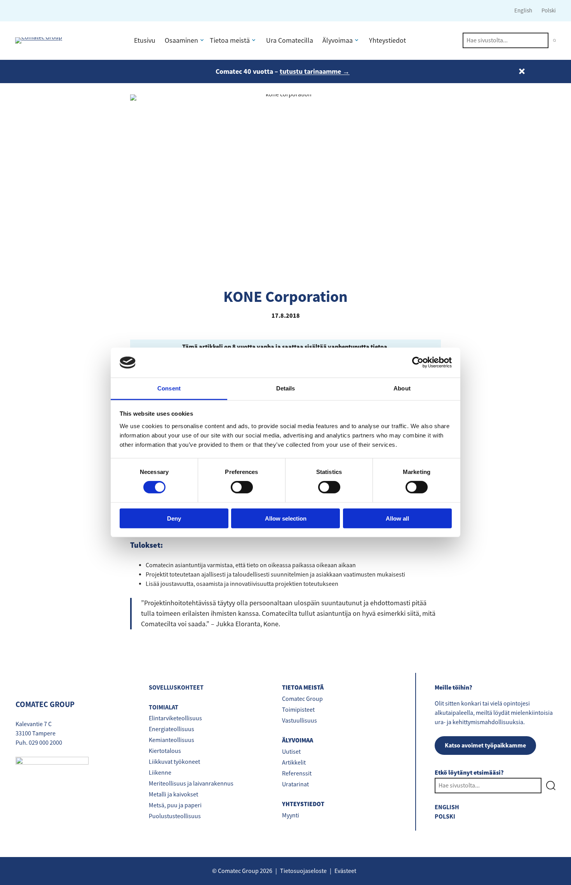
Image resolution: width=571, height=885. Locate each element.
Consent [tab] (169, 388)
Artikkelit (294, 763)
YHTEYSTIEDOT (303, 804)
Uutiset (291, 752)
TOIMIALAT (163, 707)
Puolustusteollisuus (175, 816)
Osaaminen (181, 40)
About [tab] (402, 388)
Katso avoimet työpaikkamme (485, 745)
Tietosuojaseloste (303, 871)
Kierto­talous (165, 751)
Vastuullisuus (299, 721)
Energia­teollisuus (171, 729)
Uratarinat (295, 784)
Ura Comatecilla (289, 40)
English (523, 10)
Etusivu (144, 40)
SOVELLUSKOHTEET (176, 687)
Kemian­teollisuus (171, 740)
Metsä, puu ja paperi (175, 805)
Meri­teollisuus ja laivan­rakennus (191, 783)
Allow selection (285, 518)
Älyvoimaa (337, 40)
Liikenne (160, 773)
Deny (174, 518)
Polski (548, 10)
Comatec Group (302, 699)
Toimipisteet (298, 710)
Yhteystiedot (387, 40)
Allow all (397, 518)
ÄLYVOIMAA (297, 740)
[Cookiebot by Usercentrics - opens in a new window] (418, 362)
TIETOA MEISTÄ (303, 687)
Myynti (290, 815)
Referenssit (297, 773)
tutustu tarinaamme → (315, 71)
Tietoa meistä (230, 40)
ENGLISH (447, 807)
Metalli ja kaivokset (173, 794)
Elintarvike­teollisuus (175, 718)
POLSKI (445, 816)
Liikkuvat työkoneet (174, 762)
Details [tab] (285, 388)
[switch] (242, 487)
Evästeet (345, 871)
